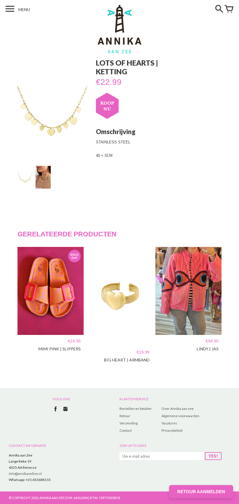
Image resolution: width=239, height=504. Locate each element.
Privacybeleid (171, 430)
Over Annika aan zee (177, 408)
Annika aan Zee (51, 498)
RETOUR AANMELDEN (201, 491)
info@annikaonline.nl (25, 473)
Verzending (128, 423)
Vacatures (169, 423)
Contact (125, 430)
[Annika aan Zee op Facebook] (55, 412)
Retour (124, 416)
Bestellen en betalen (135, 408)
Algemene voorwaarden (180, 416)
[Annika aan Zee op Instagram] (65, 412)
